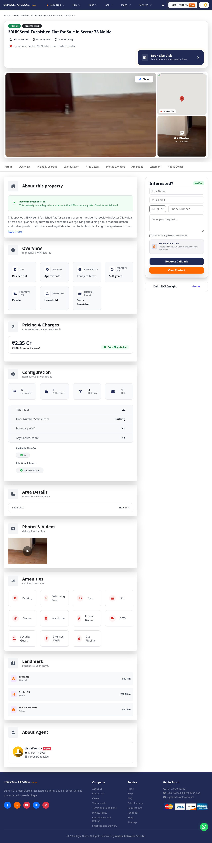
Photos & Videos (115, 166)
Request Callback (176, 261)
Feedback (133, 812)
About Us (97, 788)
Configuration (71, 166)
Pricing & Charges (46, 166)
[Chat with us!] (204, 827)
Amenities (137, 166)
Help (130, 793)
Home (7, 15)
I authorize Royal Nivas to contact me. (170, 235)
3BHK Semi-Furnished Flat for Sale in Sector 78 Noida (60, 31)
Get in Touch (171, 782)
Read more (15, 231)
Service (132, 782)
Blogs (131, 817)
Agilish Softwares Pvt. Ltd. (130, 836)
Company (98, 782)
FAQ (130, 798)
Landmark (155, 166)
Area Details (93, 166)
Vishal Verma (37, 748)
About (8, 166)
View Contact (176, 270)
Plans (131, 788)
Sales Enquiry (135, 803)
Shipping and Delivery (104, 825)
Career (96, 798)
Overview (24, 166)
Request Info (135, 807)
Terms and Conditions (104, 807)
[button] (182, 99)
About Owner (175, 166)
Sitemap (132, 822)
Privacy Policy (99, 812)
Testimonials (99, 803)
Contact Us (98, 793)
